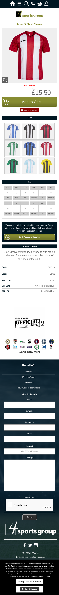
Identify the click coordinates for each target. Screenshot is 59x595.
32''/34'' (51, 198)
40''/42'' (25, 213)
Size (29, 182)
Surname (30, 411)
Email (29, 434)
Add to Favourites (30, 110)
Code (4, 267)
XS (51, 188)
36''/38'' (8, 213)
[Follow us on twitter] (30, 545)
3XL (51, 203)
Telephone (29, 422)
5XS (16, 188)
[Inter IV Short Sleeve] (5, 80)
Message (30, 458)
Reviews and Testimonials (28, 388)
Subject (29, 446)
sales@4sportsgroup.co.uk (33, 557)
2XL (42, 203)
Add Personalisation (29, 237)
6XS (8, 188)
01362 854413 (32, 553)
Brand (4, 274)
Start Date (6, 280)
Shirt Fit (5, 291)
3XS (33, 188)
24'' (16, 198)
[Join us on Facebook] (24, 545)
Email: (19, 557)
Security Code (29, 498)
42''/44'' (34, 213)
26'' (25, 198)
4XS (25, 188)
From (33, 89)
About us (28, 372)
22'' (8, 198)
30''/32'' (42, 198)
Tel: (23, 553)
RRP (26, 86)
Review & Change (29, 589)
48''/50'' (51, 213)
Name (29, 400)
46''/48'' (42, 213)
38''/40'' (16, 213)
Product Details (30, 246)
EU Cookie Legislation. (18, 566)
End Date (6, 286)
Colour (29, 118)
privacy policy (48, 566)
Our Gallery (29, 382)
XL (34, 203)
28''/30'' (34, 198)
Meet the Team (28, 377)
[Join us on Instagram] (36, 545)
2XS (42, 188)
